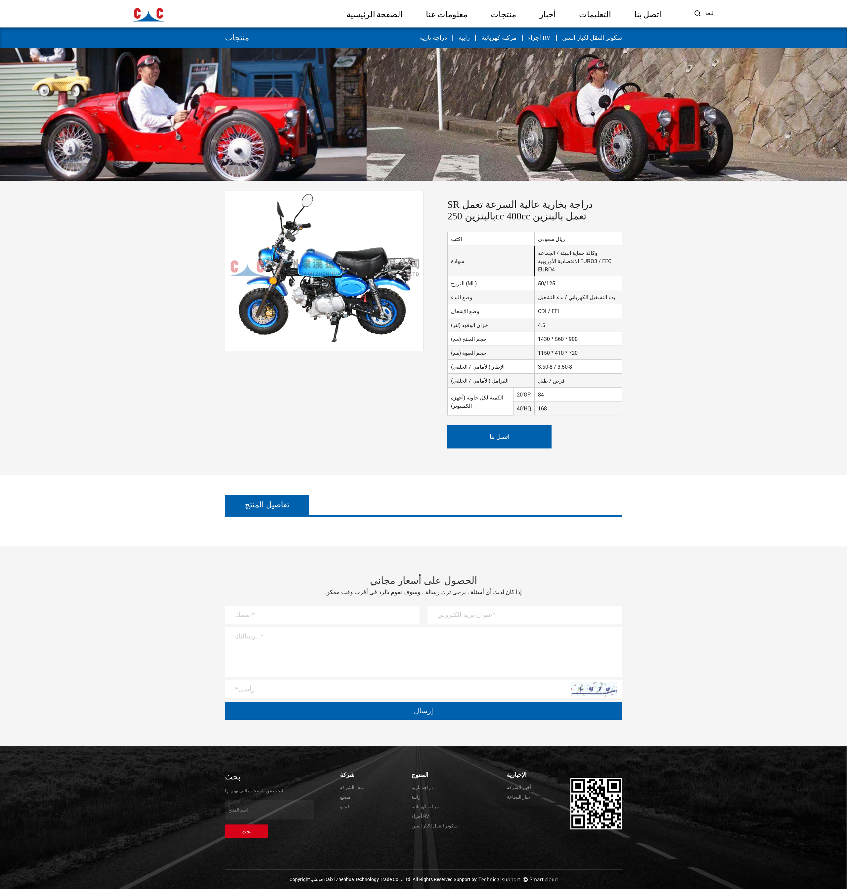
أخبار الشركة (519, 787)
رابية (464, 37)
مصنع (345, 797)
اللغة (710, 13)
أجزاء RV (539, 37)
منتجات (503, 14)
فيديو (345, 806)
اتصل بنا (647, 14)
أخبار (547, 14)
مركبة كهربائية (498, 37)
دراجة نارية (433, 37)
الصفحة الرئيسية (374, 14)
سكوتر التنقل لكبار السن (592, 37)
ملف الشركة (352, 787)
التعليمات (595, 14)
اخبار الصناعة (519, 797)
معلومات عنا (447, 14)
